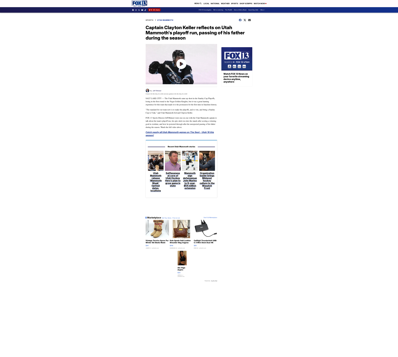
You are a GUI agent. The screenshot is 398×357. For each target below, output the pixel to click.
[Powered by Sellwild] (214, 281)
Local (206, 3)
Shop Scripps (246, 3)
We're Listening (218, 10)
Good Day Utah (253, 10)
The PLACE (228, 10)
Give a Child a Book (240, 10)
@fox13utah (146, 10)
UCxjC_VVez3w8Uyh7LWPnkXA (142, 10)
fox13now (136, 10)
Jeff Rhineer (157, 91)
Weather (225, 3)
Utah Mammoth (165, 20)
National (215, 3)
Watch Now (259, 3)
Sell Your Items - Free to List (171, 218)
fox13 (139, 10)
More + (262, 10)
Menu (197, 3)
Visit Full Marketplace (210, 217)
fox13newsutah (133, 10)
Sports (234, 3)
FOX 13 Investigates (205, 10)
